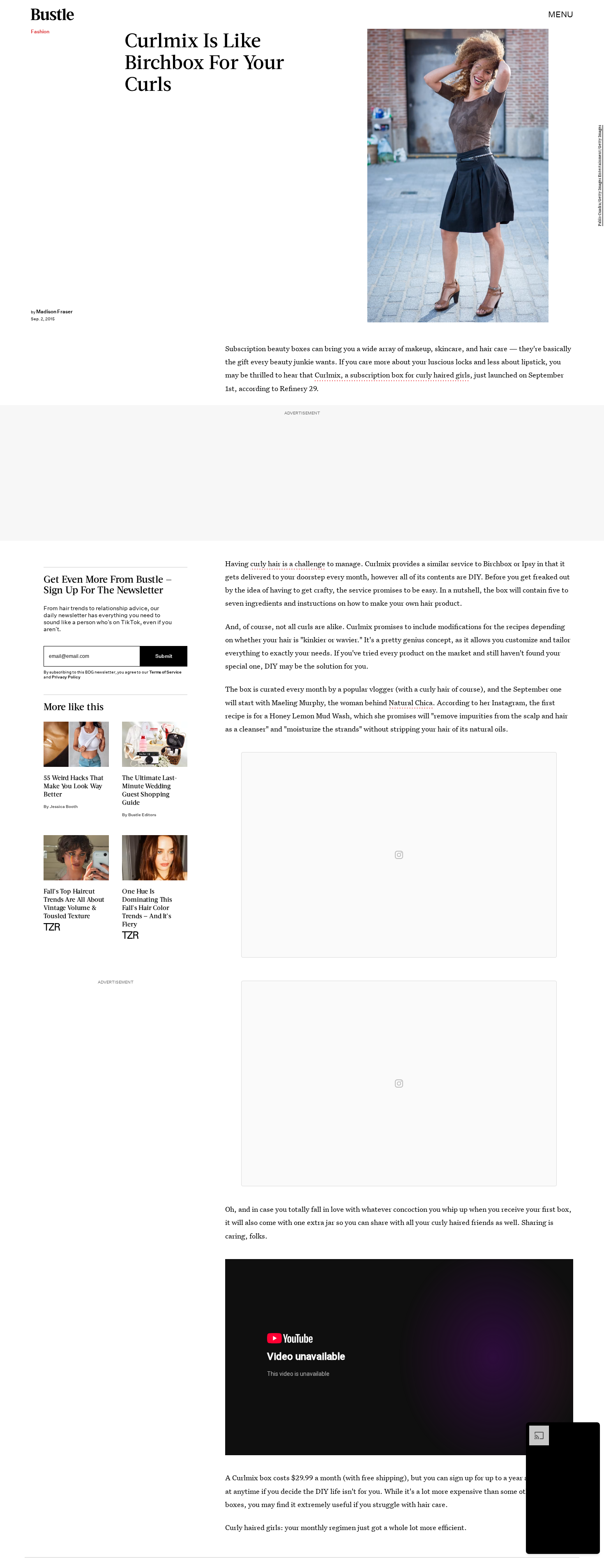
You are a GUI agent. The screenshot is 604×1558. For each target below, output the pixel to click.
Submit (164, 656)
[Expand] (535, 1430)
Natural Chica (411, 702)
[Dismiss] (590, 1430)
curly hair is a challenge (287, 563)
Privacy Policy (66, 677)
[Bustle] (52, 14)
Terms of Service (165, 672)
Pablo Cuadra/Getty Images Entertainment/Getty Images (600, 175)
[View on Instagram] (399, 855)
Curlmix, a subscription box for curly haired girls (392, 375)
